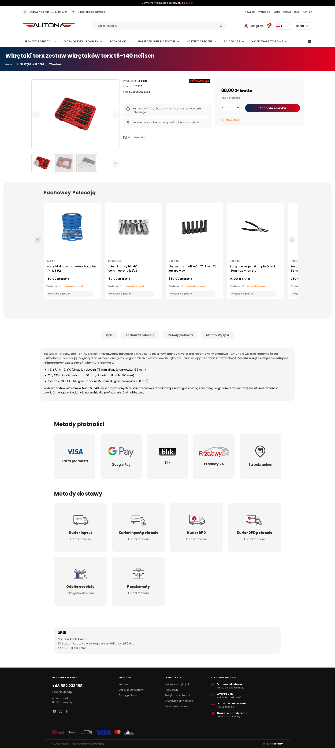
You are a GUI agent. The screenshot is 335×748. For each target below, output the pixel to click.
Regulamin (171, 690)
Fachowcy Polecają (140, 335)
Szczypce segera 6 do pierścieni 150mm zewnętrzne (252, 268)
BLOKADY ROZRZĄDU (38, 41)
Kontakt (307, 12)
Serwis (287, 12)
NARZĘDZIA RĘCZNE (199, 41)
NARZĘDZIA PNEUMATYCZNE (156, 41)
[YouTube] (54, 711)
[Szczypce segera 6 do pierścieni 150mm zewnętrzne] (255, 228)
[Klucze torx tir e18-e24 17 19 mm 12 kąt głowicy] (194, 228)
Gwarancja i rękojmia (177, 684)
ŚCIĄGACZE (232, 41)
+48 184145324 (48, 12)
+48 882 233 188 (67, 686)
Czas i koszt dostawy (131, 690)
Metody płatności (180, 335)
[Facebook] (67, 711)
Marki (277, 12)
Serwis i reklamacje (176, 706)
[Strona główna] (49, 26)
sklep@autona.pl (92, 12)
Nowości (250, 12)
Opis (109, 335)
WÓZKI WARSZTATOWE (267, 41)
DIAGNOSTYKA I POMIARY (81, 41)
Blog (296, 12)
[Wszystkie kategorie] (309, 42)
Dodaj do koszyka (272, 108)
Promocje (264, 12)
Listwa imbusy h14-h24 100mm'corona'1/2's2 (123, 268)
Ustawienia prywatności (179, 700)
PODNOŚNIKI (118, 41)
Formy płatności (129, 695)
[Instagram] (60, 711)
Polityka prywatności (177, 695)
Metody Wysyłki (217, 335)
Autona (10, 64)
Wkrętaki (55, 64)
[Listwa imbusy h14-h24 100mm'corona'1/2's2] (133, 228)
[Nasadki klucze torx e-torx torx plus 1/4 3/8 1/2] (72, 228)
